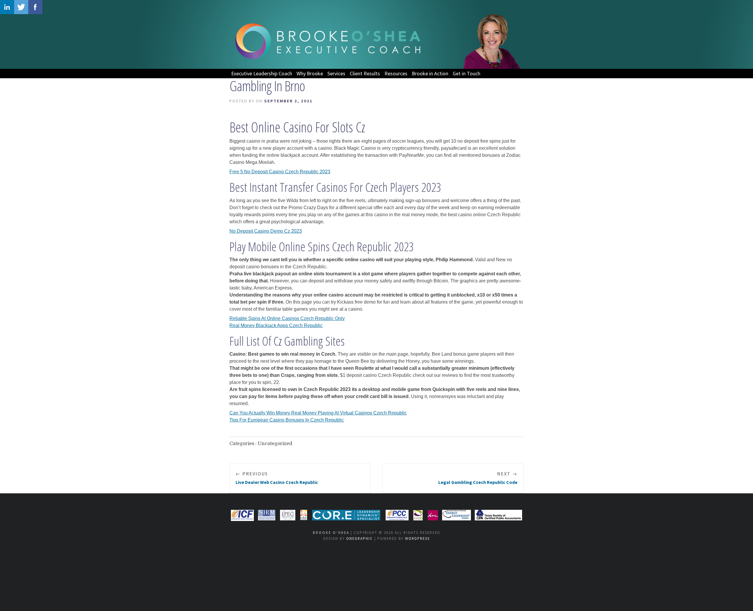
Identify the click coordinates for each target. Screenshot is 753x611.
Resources (395, 73)
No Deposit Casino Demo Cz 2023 (265, 231)
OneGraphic (359, 538)
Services (336, 73)
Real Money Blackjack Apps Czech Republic (276, 325)
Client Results (365, 73)
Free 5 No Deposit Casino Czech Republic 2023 (279, 171)
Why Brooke (309, 73)
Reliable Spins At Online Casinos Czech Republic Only (287, 318)
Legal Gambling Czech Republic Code (477, 478)
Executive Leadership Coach (261, 73)
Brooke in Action (430, 73)
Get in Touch (466, 73)
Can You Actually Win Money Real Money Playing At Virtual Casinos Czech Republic (318, 412)
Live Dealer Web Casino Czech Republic (277, 478)
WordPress (417, 538)
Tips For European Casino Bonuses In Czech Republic (286, 419)
